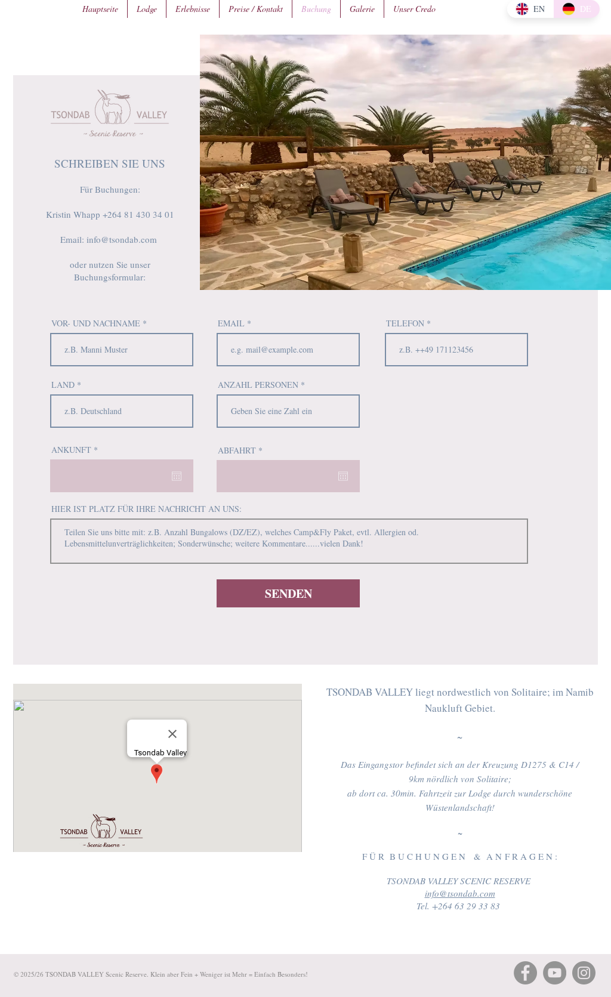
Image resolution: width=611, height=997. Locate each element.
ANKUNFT (76, 450)
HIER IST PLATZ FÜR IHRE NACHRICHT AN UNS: (146, 509)
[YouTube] (554, 972)
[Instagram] (583, 972)
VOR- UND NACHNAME (95, 323)
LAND (63, 385)
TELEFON (405, 323)
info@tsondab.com (123, 239)
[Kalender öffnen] (176, 476)
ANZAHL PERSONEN (258, 385)
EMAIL (232, 323)
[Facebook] (525, 972)
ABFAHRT (242, 450)
